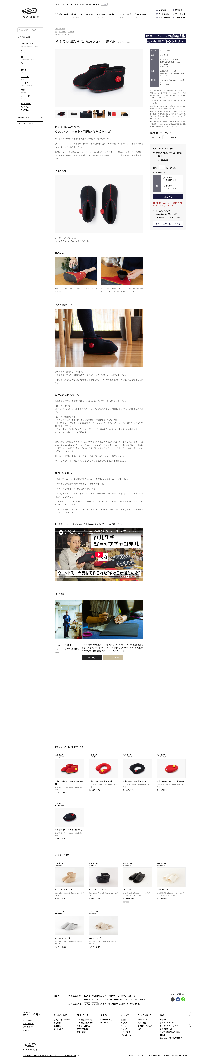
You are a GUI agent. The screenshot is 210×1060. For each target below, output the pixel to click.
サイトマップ (27, 1030)
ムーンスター (127, 865)
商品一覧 (92, 657)
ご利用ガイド (180, 17)
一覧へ (130, 5)
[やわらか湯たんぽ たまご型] (171, 768)
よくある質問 (164, 14)
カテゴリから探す (24, 37)
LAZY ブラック (128, 890)
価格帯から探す (23, 117)
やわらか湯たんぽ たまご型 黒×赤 (68, 830)
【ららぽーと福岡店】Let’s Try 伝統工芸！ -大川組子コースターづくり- (111, 996)
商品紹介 (124, 1023)
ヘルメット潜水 (60, 28)
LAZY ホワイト (162, 890)
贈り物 (57, 34)
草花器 (162, 1035)
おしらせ (125, 1015)
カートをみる (180, 14)
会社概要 (162, 10)
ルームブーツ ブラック (97, 890)
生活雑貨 (62, 31)
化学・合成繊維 (171, 137)
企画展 (123, 1020)
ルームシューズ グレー (63, 938)
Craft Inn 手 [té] (107, 1020)
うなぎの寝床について (62, 1020)
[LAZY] (137, 877)
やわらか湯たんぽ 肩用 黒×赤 (135, 781)
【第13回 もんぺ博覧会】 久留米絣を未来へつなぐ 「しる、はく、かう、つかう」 (114, 999)
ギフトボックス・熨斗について (168, 224)
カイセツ (163, 1020)
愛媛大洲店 (81, 1032)
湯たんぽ (71, 31)
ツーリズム (104, 1023)
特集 (162, 1015)
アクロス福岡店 (82, 1029)
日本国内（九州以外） (145, 1026)
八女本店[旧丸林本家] (85, 1023)
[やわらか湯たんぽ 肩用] (103, 768)
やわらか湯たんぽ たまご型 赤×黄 (170, 781)
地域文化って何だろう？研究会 (171, 1038)
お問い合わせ (164, 17)
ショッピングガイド (163, 211)
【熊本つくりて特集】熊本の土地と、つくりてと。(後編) (120, 1004)
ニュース (124, 1029)
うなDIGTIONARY (167, 1023)
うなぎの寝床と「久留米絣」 (170, 1032)
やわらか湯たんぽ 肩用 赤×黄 (101, 781)
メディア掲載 (125, 1032)
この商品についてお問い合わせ (168, 217)
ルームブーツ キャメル (63, 890)
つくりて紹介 (113, 657)
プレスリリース (126, 1035)
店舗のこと (82, 1015)
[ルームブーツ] (69, 877)
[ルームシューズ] (69, 925)
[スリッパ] (103, 925)
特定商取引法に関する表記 (166, 214)
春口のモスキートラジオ (169, 1026)
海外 (140, 1029)
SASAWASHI (59, 865)
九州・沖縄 (142, 1023)
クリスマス (65, 34)
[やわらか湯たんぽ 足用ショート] (69, 768)
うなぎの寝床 (60, 1015)
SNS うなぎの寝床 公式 (26, 123)
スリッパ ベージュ (95, 938)
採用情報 (179, 10)
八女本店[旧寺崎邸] (84, 1020)
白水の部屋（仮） (166, 1029)
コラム (123, 1026)
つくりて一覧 (142, 1020)
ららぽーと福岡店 (83, 1026)
